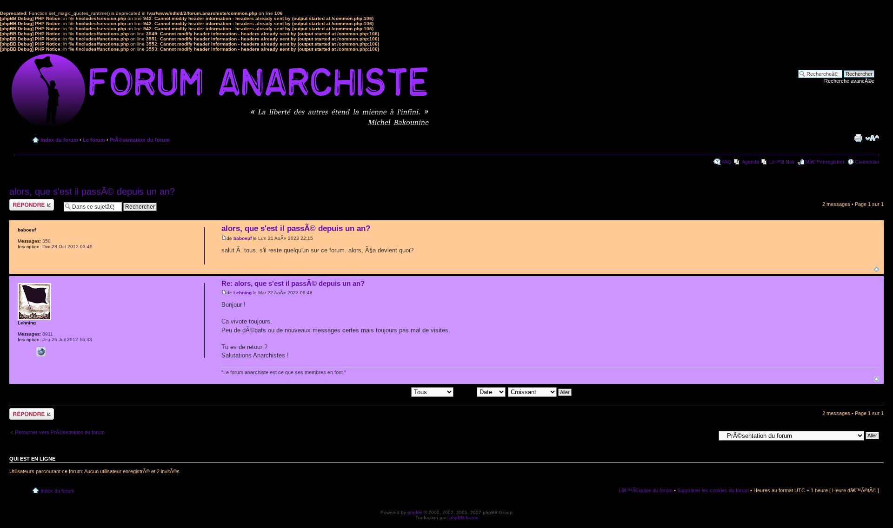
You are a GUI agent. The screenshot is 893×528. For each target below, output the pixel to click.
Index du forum (59, 140)
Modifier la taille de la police (872, 138)
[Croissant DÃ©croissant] (540, 392)
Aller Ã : (706, 435)
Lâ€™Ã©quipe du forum (646, 490)
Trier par (466, 392)
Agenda (750, 162)
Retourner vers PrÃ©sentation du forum (60, 432)
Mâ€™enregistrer (825, 162)
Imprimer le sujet (858, 138)
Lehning (242, 292)
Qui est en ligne (32, 459)
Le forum (94, 140)
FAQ (726, 162)
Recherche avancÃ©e (849, 81)
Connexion (867, 162)
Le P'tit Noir (782, 162)
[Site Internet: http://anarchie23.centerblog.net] (41, 351)
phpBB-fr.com (463, 517)
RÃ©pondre (22, 202)
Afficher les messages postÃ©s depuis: (366, 392)
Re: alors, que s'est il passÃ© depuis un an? (293, 283)
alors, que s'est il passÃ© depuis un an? (92, 191)
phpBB (414, 512)
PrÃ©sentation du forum (140, 140)
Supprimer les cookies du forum (713, 490)
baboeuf (242, 238)
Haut (876, 269)
